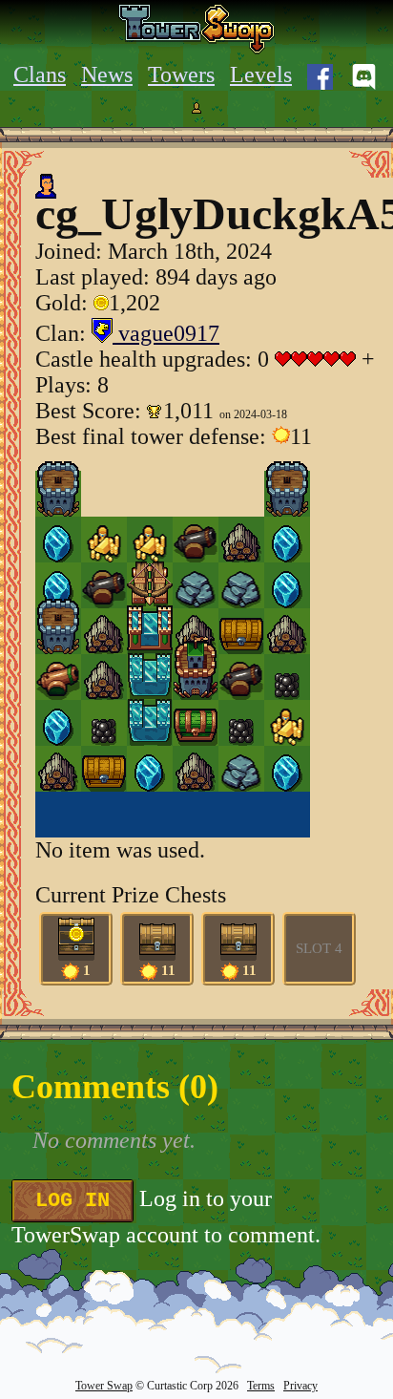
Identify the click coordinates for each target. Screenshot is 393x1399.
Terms (261, 1385)
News (107, 74)
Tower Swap (104, 1385)
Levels (261, 74)
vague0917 (166, 333)
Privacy (300, 1385)
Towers (181, 74)
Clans (39, 74)
